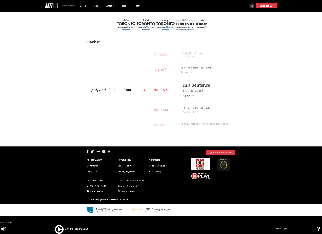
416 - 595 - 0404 (98, 186)
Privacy (3, 222)
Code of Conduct (157, 165)
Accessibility (155, 171)
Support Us (266, 5)
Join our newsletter (220, 152)
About (139, 5)
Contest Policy (124, 165)
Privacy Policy (124, 160)
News (95, 5)
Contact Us (92, 171)
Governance (92, 165)
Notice (9, 222)
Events (125, 5)
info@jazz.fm (96, 180)
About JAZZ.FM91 (95, 160)
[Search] (251, 5)
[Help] (318, 230)
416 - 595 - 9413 (98, 191)
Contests (110, 5)
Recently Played (281, 229)
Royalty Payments (126, 171)
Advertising (154, 160)
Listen (83, 5)
